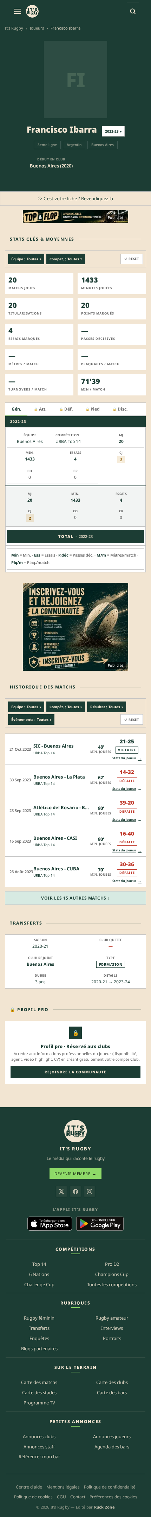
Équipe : (26, 258)
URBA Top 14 (44, 752)
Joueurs (37, 28)
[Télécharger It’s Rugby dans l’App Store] (49, 1224)
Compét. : (66, 706)
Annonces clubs (39, 1436)
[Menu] (17, 11)
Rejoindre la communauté (75, 1071)
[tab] (16, 409)
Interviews (112, 1328)
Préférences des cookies (113, 1497)
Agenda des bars (111, 1446)
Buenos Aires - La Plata (59, 777)
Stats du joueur (127, 758)
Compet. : (66, 258)
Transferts (39, 1328)
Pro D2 (112, 1264)
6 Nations (39, 1274)
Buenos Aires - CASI (55, 838)
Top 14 (39, 1264)
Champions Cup (112, 1274)
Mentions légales (63, 1487)
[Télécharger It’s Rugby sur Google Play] (100, 1224)
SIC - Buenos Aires (53, 746)
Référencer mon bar (39, 1456)
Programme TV (39, 1402)
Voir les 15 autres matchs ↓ (75, 898)
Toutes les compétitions (112, 1284)
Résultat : (106, 706)
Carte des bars (112, 1392)
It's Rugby (14, 28)
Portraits (112, 1338)
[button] (75, 749)
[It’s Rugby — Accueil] (75, 1131)
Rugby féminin (39, 1318)
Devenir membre (75, 1173)
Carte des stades (39, 1392)
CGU (61, 1497)
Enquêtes (39, 1338)
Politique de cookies (33, 1497)
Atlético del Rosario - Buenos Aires (72, 807)
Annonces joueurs (112, 1436)
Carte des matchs (39, 1382)
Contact (77, 1497)
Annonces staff (39, 1446)
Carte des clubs (112, 1382)
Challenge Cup (39, 1284)
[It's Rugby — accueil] (32, 11)
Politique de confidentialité (110, 1487)
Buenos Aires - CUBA (56, 868)
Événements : (31, 719)
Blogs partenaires (39, 1348)
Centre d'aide (29, 1487)
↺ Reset (131, 258)
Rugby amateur (112, 1318)
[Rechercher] (133, 11)
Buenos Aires (40, 964)
